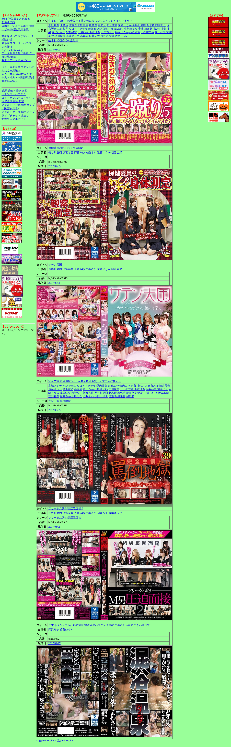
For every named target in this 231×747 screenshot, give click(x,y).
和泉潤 (130, 396)
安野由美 (82, 25)
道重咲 (73, 25)
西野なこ (76, 392)
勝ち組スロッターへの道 (16, 43)
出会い (25, 115)
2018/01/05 (54, 49)
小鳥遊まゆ (107, 32)
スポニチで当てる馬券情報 (18, 25)
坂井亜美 (151, 389)
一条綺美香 (147, 32)
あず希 (150, 25)
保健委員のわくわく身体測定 (66, 147)
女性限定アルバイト (14, 119)
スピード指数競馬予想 (15, 29)
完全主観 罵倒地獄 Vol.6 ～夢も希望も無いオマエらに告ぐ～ (84, 381)
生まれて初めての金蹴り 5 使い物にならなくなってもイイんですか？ (90, 20)
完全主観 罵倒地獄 (59, 400)
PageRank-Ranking (12, 50)
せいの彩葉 (127, 389)
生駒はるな (130, 28)
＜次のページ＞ (64, 740)
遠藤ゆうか (125, 25)
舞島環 (93, 25)
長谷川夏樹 (139, 25)
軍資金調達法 (10, 101)
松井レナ (94, 35)
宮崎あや (113, 385)
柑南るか (160, 25)
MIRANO (71, 32)
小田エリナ (101, 396)
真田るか (88, 389)
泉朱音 (102, 25)
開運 (21, 101)
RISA (124, 35)
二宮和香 (62, 28)
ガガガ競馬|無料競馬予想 (17, 74)
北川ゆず (155, 28)
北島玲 (64, 25)
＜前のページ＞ (45, 740)
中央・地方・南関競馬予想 (18, 77)
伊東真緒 (163, 392)
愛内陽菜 (101, 385)
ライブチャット (11, 115)
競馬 (4, 90)
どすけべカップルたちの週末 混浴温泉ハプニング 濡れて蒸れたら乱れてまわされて (99, 625)
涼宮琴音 (68, 152)
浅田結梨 (160, 32)
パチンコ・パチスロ (14, 94)
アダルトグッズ (11, 112)
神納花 (139, 392)
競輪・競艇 (14, 90)
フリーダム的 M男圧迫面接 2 (65, 508)
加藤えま (162, 389)
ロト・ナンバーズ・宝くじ (18, 97)
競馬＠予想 (8, 22)
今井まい (88, 396)
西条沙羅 (134, 32)
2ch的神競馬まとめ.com (16, 18)
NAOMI (118, 28)
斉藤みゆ (143, 28)
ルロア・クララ (78, 28)
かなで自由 (69, 385)
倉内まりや (126, 385)
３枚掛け (7, 46)
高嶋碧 (84, 35)
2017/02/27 (54, 643)
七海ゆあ (83, 32)
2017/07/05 (54, 166)
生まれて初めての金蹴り (63, 40)
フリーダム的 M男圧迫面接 (64, 517)
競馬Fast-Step (9, 81)
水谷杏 (104, 35)
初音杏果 (112, 25)
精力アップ (28, 112)
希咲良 (130, 392)
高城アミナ (72, 35)
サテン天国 (55, 264)
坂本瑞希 (94, 32)
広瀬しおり (150, 392)
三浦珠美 (114, 389)
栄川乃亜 (114, 35)
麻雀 (24, 90)
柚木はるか (122, 32)
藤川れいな (95, 28)
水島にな (76, 396)
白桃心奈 (107, 28)
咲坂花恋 (68, 389)
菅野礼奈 (53, 25)
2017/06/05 (54, 410)
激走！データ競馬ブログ (16, 60)
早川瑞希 (59, 35)
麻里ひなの (58, 32)
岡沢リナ (53, 629)
